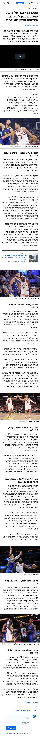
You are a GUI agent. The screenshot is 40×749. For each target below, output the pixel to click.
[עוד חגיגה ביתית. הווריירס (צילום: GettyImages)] (20, 285)
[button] (31, 3)
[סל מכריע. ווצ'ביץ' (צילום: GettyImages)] (20, 408)
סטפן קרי (35, 702)
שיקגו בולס (28, 702)
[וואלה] (20, 3)
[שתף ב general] (3, 3)
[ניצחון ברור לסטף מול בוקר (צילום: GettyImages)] (20, 133)
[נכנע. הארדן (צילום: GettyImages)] (20, 561)
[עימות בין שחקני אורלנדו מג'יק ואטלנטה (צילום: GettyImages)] (20, 630)
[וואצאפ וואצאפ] (8, 3)
